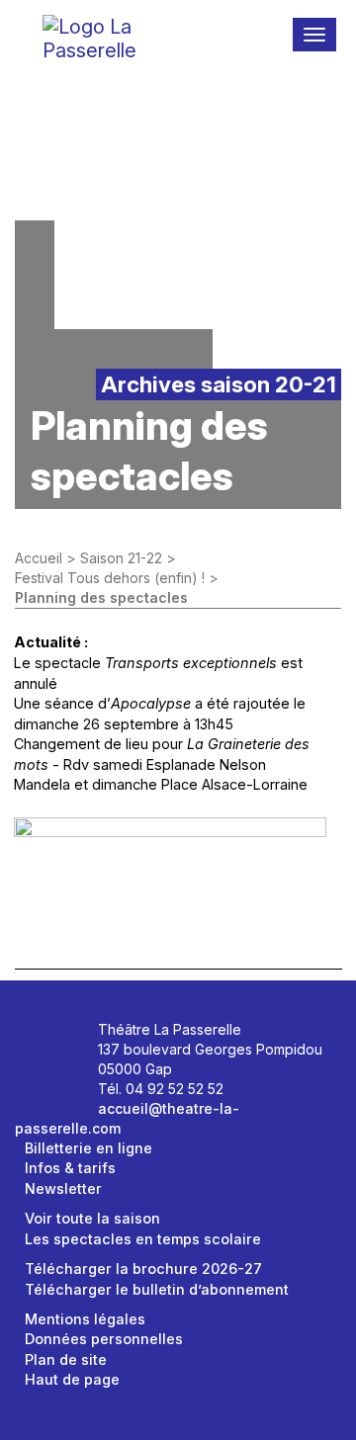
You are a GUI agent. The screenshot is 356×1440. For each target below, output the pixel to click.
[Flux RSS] (68, 1070)
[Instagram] (68, 1036)
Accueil (38, 558)
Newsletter (63, 1188)
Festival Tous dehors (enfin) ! (110, 577)
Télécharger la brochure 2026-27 (143, 1268)
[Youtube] (47, 1070)
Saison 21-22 (121, 558)
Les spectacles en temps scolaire (143, 1238)
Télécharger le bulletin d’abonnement (157, 1289)
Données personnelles (104, 1338)
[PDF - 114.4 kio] (170, 867)
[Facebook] (47, 1036)
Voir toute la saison (92, 1218)
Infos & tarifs (70, 1167)
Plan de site (66, 1359)
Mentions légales (85, 1319)
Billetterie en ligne (88, 1148)
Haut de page (72, 1379)
